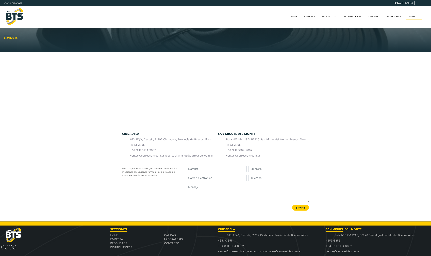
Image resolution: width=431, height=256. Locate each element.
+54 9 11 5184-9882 (13, 3)
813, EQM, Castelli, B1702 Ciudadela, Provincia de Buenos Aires (170, 139)
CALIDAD (373, 16)
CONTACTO (414, 16)
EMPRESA (309, 16)
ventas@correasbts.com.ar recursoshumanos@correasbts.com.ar (171, 155)
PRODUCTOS (329, 16)
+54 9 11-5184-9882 (239, 150)
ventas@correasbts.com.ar (243, 155)
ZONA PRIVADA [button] (403, 3)
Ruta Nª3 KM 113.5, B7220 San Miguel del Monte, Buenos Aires (266, 139)
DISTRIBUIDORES (351, 16)
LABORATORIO (393, 16)
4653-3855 (137, 144)
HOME (293, 16)
